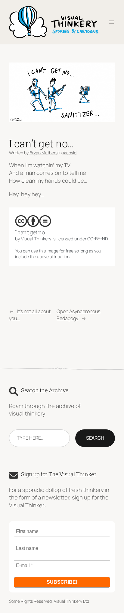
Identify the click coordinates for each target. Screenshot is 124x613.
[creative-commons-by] (33, 221)
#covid (69, 153)
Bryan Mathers (43, 153)
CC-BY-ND (97, 239)
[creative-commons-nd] (45, 221)
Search (95, 438)
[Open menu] (111, 22)
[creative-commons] (21, 221)
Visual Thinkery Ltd (71, 601)
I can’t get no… (31, 232)
